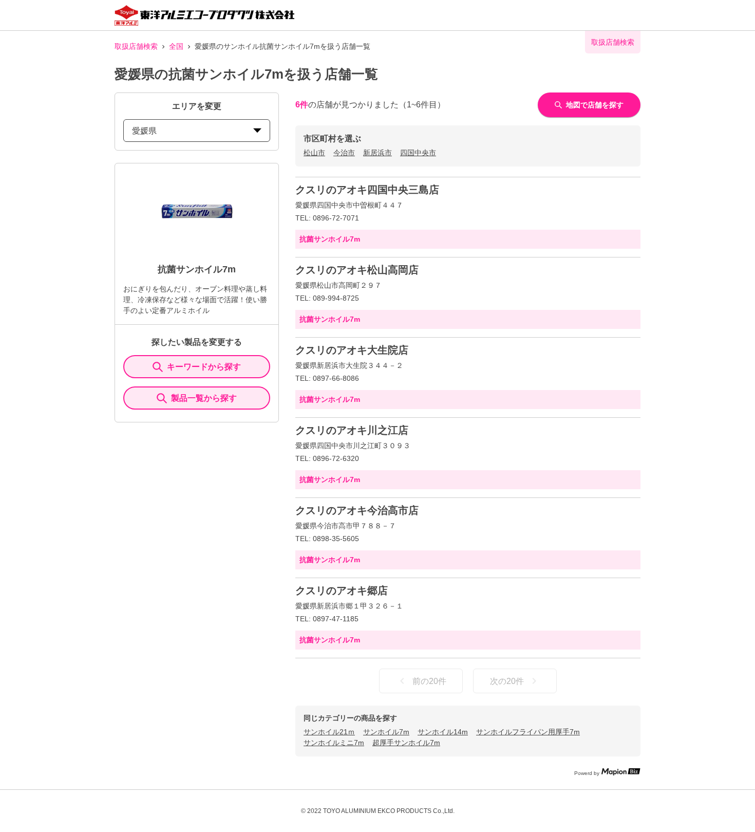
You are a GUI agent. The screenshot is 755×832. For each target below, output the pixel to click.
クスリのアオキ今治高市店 (357, 510)
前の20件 (429, 681)
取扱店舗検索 (136, 46)
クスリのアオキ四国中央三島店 (367, 189)
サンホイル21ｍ (329, 732)
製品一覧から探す (204, 398)
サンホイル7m (386, 732)
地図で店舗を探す (595, 105)
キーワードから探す (204, 366)
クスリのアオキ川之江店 (351, 430)
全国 (176, 46)
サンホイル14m (443, 732)
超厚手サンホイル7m (406, 742)
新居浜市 (377, 153)
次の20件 (507, 681)
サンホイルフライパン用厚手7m (528, 732)
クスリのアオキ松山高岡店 (357, 269)
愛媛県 (144, 130)
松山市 (314, 153)
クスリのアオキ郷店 (341, 590)
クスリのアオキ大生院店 (351, 350)
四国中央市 (418, 153)
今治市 (344, 153)
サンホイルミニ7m (334, 742)
